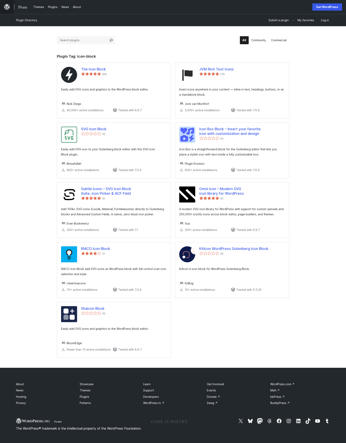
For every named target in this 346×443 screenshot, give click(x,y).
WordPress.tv (153, 403)
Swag (212, 403)
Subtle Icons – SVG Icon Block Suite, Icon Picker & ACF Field (106, 191)
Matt (275, 390)
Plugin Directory (26, 20)
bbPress (277, 396)
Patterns (85, 403)
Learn (147, 384)
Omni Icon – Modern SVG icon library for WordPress (221, 191)
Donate (213, 396)
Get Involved (215, 384)
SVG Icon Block (94, 129)
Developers (151, 396)
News (19, 390)
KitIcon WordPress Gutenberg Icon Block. (234, 249)
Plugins (84, 396)
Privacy (21, 403)
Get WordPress (327, 7)
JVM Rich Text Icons (216, 69)
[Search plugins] (111, 40)
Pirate (58, 421)
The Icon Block (93, 69)
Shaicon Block (93, 308)
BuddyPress (280, 403)
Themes (85, 390)
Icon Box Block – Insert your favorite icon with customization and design (230, 131)
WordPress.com (282, 384)
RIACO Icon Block (95, 249)
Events (211, 390)
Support (148, 390)
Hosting (21, 396)
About (20, 384)
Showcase (87, 384)
